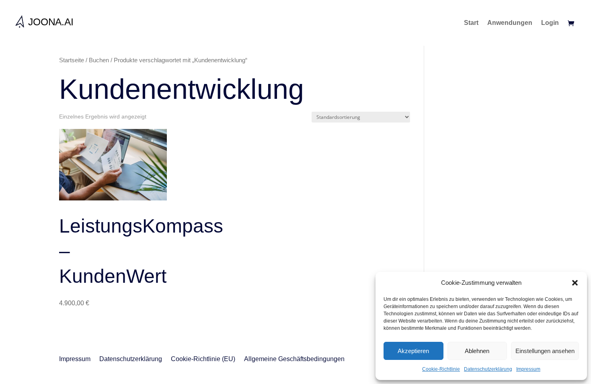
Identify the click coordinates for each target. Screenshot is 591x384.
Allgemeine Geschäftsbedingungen (294, 359)
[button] (575, 283)
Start (471, 23)
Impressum (528, 369)
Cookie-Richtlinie (441, 369)
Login (550, 23)
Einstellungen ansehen (545, 350)
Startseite (71, 60)
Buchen (99, 60)
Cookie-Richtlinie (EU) (203, 359)
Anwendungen (509, 23)
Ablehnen (477, 350)
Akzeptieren (413, 350)
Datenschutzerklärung (488, 369)
